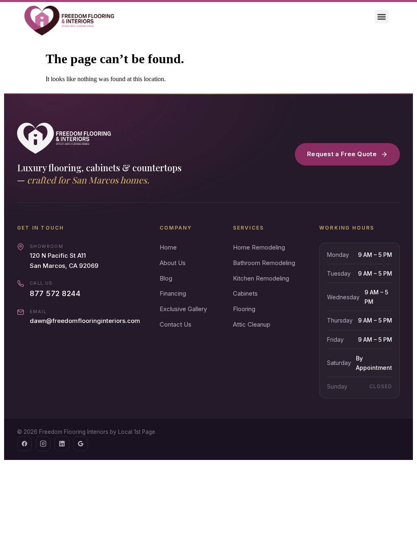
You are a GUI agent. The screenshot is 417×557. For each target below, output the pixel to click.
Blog (166, 278)
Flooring (244, 309)
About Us (173, 263)
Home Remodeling (259, 247)
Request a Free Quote (342, 154)
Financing (173, 293)
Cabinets (245, 293)
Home (168, 247)
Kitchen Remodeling (261, 278)
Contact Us (175, 324)
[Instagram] (43, 443)
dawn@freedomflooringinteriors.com (85, 321)
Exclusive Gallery (183, 309)
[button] (381, 16)
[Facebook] (24, 443)
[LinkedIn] (62, 443)
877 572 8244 (55, 293)
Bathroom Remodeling (264, 263)
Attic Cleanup (251, 324)
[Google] (80, 443)
